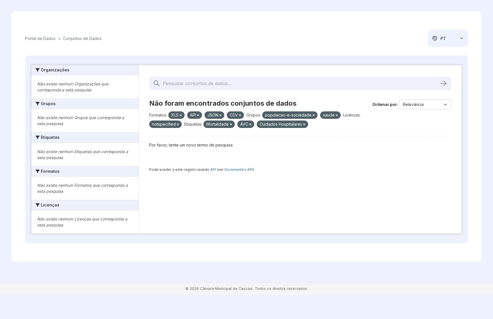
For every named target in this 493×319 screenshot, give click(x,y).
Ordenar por (384, 104)
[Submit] (443, 83)
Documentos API (239, 169)
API (213, 169)
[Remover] (181, 115)
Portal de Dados (40, 38)
